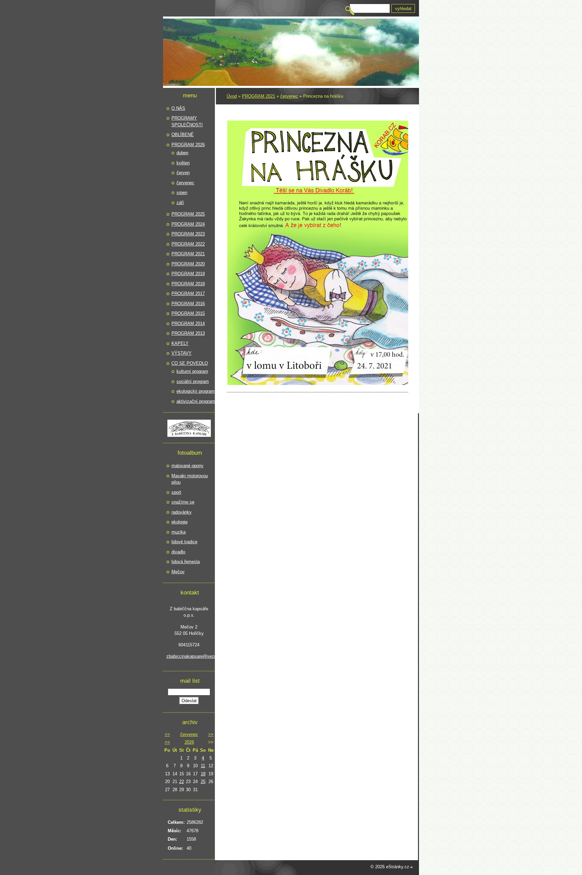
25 (203, 781)
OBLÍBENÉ (182, 134)
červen (183, 172)
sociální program (192, 381)
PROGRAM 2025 (188, 214)
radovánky (181, 512)
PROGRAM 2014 (188, 323)
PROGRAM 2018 (188, 283)
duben (182, 152)
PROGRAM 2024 (188, 224)
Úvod (232, 96)
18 (203, 773)
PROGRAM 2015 (188, 313)
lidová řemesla (185, 561)
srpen (181, 192)
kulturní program (192, 371)
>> (211, 734)
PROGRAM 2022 (188, 244)
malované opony (187, 465)
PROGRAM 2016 (188, 303)
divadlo (178, 551)
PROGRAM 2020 (188, 263)
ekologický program (195, 391)
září (180, 202)
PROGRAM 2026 (188, 144)
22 (181, 781)
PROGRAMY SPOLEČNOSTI (187, 121)
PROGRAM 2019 (188, 273)
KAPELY (180, 343)
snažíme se (182, 502)
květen (183, 162)
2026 (189, 742)
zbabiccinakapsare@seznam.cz (189, 656)
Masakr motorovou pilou (189, 479)
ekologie (179, 521)
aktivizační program (195, 401)
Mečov (178, 571)
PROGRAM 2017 (188, 293)
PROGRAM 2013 (188, 333)
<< (167, 734)
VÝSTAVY (181, 353)
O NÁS (178, 108)
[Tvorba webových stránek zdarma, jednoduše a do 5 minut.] (411, 867)
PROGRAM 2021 (258, 96)
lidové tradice (184, 541)
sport (176, 492)
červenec (289, 96)
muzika (178, 531)
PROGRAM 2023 (188, 233)
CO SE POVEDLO (189, 363)
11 (203, 765)
